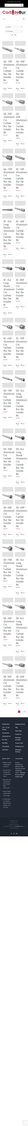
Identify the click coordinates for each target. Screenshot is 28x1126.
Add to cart (5, 89)
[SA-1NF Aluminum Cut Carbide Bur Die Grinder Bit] (7, 50)
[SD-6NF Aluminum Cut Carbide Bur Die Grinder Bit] (20, 496)
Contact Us (18, 734)
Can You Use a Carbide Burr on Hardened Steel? (7, 773)
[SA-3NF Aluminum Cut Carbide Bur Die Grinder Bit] (20, 50)
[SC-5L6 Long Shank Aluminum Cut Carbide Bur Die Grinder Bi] (7, 268)
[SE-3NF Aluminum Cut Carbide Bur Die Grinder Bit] (7, 606)
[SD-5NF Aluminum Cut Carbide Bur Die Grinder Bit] (7, 496)
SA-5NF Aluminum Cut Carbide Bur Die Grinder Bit (9, 123)
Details (10, 88)
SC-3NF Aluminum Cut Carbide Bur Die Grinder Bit (21, 231)
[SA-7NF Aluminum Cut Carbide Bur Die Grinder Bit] (7, 157)
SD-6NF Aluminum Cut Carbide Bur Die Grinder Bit (21, 517)
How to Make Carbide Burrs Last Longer (7, 793)
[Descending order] (21, 26)
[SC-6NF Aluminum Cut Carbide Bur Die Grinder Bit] (7, 326)
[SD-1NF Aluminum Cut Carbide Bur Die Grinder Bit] (7, 379)
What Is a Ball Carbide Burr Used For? (7, 764)
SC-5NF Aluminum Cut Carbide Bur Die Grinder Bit (21, 289)
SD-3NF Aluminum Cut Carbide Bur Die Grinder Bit (9, 458)
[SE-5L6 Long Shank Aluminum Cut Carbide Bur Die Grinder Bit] (20, 606)
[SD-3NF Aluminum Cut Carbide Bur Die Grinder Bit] (7, 437)
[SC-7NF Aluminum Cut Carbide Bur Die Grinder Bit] (20, 326)
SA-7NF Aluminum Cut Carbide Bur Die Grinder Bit (9, 178)
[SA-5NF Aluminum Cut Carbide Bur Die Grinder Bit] (7, 102)
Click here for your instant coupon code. (20, 774)
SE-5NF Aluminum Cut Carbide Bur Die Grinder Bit (9, 686)
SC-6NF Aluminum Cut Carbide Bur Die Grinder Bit (9, 347)
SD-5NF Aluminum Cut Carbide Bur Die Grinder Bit (9, 517)
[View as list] (15, 34)
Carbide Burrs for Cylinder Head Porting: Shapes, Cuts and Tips (7, 803)
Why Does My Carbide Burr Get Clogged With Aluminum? (7, 784)
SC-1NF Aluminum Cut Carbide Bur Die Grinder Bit (21, 178)
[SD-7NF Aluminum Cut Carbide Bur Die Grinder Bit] (7, 548)
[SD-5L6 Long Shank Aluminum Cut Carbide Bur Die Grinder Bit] (20, 437)
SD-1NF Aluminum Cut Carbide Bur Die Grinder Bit (9, 400)
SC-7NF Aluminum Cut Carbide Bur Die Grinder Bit (21, 347)
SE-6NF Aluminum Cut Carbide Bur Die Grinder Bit (21, 686)
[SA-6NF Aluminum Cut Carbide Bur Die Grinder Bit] (20, 102)
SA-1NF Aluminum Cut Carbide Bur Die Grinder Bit (9, 71)
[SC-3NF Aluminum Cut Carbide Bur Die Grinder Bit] (20, 209)
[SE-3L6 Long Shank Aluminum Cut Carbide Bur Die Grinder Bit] (20, 548)
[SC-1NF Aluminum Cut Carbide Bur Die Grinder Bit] (20, 157)
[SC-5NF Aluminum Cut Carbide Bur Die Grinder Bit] (20, 268)
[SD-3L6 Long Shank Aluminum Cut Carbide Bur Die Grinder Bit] (20, 379)
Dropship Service (20, 724)
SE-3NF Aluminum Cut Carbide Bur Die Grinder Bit (9, 627)
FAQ (16, 727)
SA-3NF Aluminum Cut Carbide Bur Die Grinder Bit (21, 71)
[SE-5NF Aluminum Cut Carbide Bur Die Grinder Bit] (7, 665)
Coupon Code (19, 743)
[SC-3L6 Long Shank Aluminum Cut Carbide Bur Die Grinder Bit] (7, 209)
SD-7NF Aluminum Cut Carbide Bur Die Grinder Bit (9, 569)
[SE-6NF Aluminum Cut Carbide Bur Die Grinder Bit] (20, 665)
